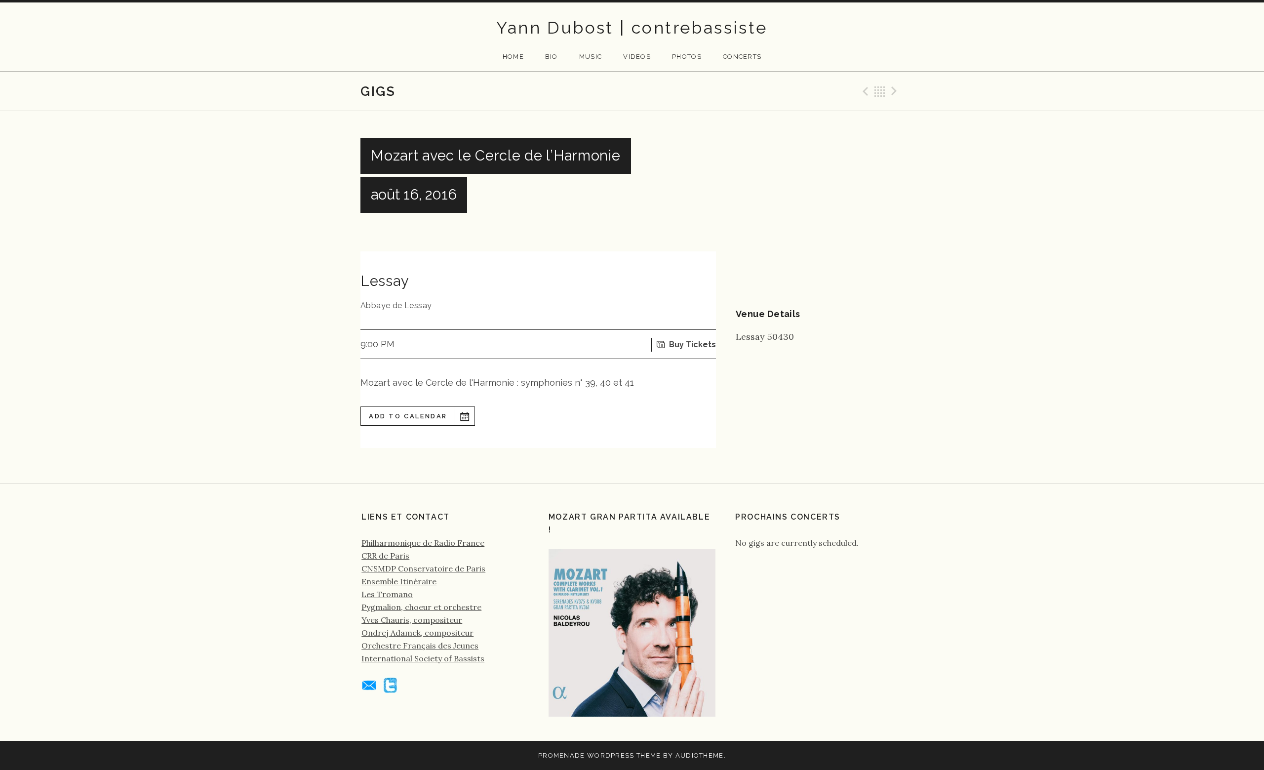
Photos (687, 56)
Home (513, 56)
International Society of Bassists (422, 658)
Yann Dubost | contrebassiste (631, 28)
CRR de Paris (385, 556)
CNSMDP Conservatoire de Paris (423, 568)
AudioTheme (699, 755)
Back (880, 91)
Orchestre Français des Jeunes (419, 645)
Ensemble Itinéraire (398, 581)
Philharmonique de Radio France (422, 543)
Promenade (561, 755)
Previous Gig (864, 91)
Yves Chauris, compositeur (411, 620)
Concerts (742, 56)
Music (590, 56)
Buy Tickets (692, 344)
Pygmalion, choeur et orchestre (421, 607)
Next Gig (896, 91)
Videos (637, 56)
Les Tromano (387, 594)
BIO (551, 56)
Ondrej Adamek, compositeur (417, 633)
